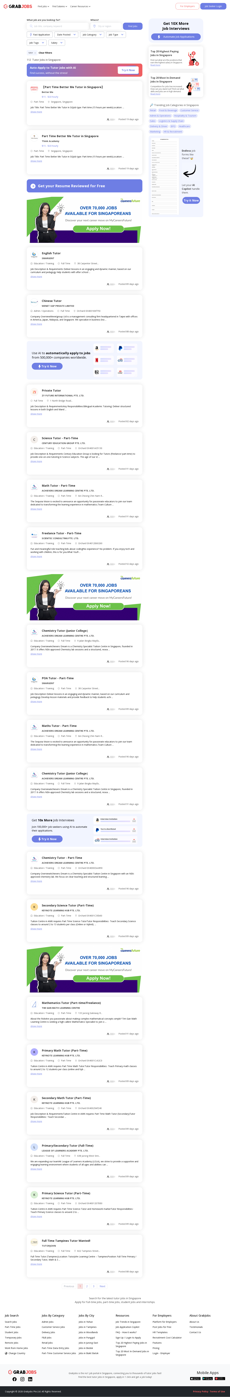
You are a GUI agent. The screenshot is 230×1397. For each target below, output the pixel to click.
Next (102, 1286)
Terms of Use (217, 1391)
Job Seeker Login (213, 6)
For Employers (187, 6)
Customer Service (189, 110)
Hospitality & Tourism (185, 115)
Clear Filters (45, 52)
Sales (152, 120)
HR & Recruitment (173, 131)
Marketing (155, 131)
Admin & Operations (160, 115)
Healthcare (184, 126)
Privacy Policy (200, 1391)
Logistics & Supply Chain (171, 120)
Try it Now (128, 70)
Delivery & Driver (158, 126)
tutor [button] (31, 52)
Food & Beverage (168, 110)
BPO (173, 126)
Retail (153, 110)
